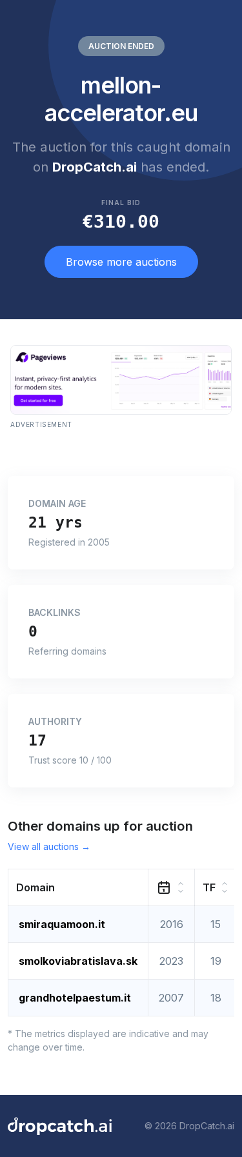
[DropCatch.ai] (60, 1126)
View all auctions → (49, 846)
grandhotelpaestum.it (75, 997)
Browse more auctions (121, 261)
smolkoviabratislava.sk (78, 960)
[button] (78, 887)
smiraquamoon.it (62, 924)
